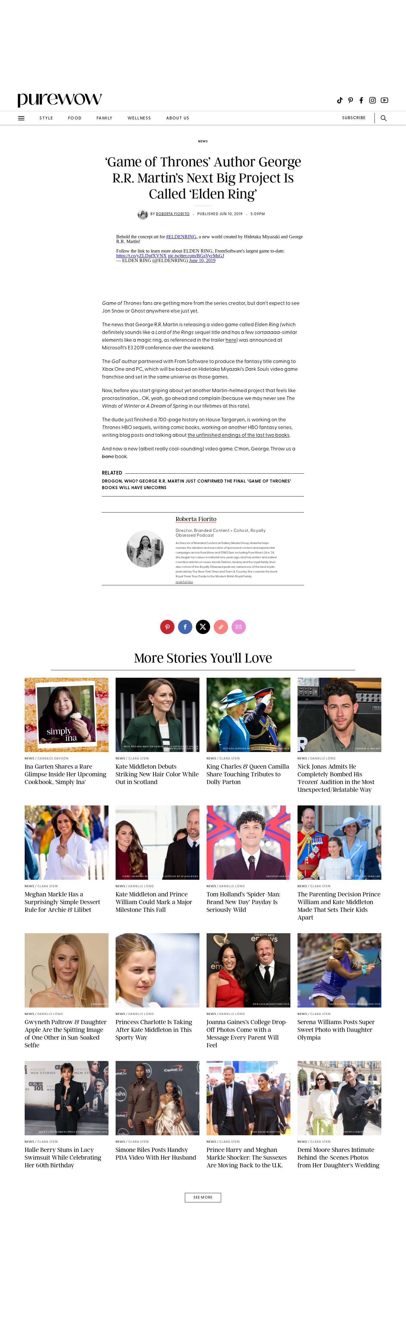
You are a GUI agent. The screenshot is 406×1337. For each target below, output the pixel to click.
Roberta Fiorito (173, 214)
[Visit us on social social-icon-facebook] (361, 100)
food (75, 118)
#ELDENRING (181, 236)
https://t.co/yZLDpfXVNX (141, 255)
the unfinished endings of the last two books (238, 435)
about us (178, 118)
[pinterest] (11, 77)
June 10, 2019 (202, 260)
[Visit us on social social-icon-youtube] (384, 100)
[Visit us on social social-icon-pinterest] (350, 100)
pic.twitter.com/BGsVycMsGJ (196, 255)
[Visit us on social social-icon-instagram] (372, 100)
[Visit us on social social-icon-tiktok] (340, 100)
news (203, 141)
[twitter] (203, 627)
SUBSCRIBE (354, 118)
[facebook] (185, 627)
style (46, 118)
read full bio (184, 582)
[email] (11, 141)
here (231, 340)
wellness (139, 118)
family (105, 118)
